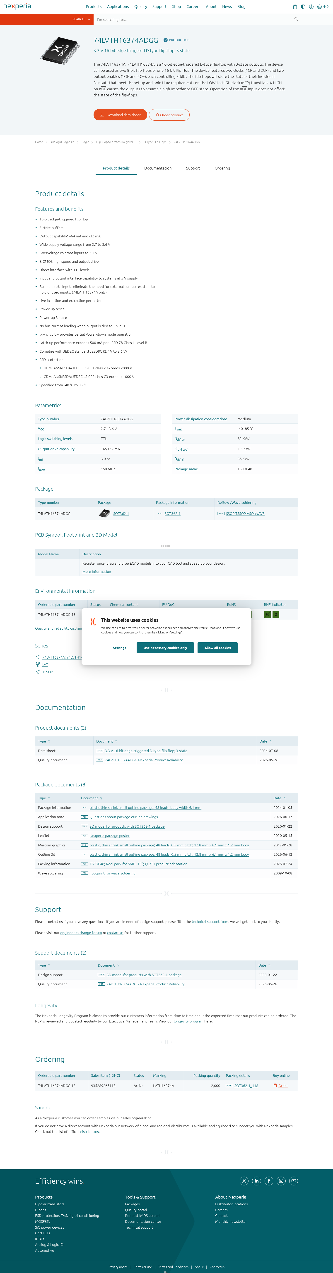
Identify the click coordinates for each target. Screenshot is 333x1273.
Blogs (242, 6)
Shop (176, 6)
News (227, 6)
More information (96, 571)
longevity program (188, 1021)
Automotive (44, 1250)
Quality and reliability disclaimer (61, 628)
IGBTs (39, 1239)
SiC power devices (49, 1227)
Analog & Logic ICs (49, 1244)
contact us (115, 933)
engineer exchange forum (81, 933)
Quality (140, 6)
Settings (119, 648)
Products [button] (94, 6)
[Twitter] (244, 1181)
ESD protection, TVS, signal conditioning (67, 1215)
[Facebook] (269, 1181)
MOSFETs (42, 1221)
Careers (193, 6)
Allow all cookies (218, 648)
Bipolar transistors (49, 1204)
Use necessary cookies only (165, 648)
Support (159, 6)
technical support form (210, 922)
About (211, 6)
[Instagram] (281, 1181)
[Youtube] (293, 1181)
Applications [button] (118, 6)
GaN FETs (42, 1233)
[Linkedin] (256, 1181)
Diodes (40, 1210)
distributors (89, 1132)
